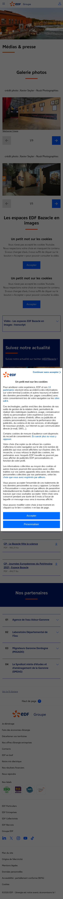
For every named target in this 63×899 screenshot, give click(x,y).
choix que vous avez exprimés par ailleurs (24, 477)
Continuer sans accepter (46, 372)
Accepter (31, 515)
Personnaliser (31, 524)
